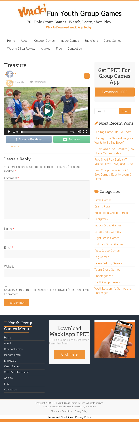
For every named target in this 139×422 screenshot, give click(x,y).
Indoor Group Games (107, 225)
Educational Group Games (111, 213)
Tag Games (101, 257)
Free (59, 48)
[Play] (9, 132)
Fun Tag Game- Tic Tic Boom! (113, 132)
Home (11, 40)
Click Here (69, 354)
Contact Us (75, 48)
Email (8, 247)
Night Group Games (106, 238)
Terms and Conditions (61, 411)
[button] (47, 111)
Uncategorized (103, 276)
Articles (45, 48)
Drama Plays (102, 206)
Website (9, 266)
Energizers (91, 40)
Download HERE (114, 92)
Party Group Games (107, 250)
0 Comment (40, 82)
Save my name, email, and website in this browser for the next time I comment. (46, 292)
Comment (11, 178)
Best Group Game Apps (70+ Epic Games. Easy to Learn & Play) (112, 175)
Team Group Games (107, 269)
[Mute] (79, 132)
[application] (47, 111)
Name (9, 228)
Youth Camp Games (107, 282)
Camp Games (112, 40)
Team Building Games (108, 263)
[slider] (44, 132)
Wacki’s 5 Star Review (21, 48)
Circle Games (102, 200)
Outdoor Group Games (108, 244)
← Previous (11, 146)
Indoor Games (69, 40)
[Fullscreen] (85, 132)
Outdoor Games (44, 40)
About (24, 40)
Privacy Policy (81, 411)
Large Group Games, (107, 231)
